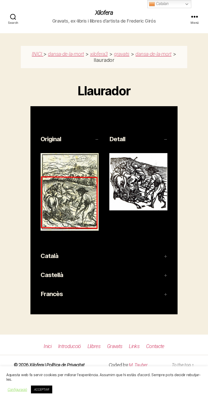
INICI (37, 54)
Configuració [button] (17, 389)
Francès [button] (52, 294)
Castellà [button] (52, 275)
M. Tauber (138, 365)
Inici (47, 346)
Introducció (69, 346)
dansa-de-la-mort (66, 54)
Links (134, 346)
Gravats (114, 346)
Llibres (94, 346)
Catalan (161, 3)
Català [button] (49, 256)
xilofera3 (99, 54)
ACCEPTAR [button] (41, 389)
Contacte (155, 346)
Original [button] (51, 139)
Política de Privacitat (65, 365)
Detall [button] (117, 139)
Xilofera (104, 13)
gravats (121, 54)
